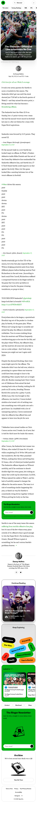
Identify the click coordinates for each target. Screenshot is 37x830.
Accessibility (18, 792)
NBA (26, 8)
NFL (31, 8)
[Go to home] (3, 3)
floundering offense (9, 107)
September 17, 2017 (8, 145)
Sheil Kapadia (14, 616)
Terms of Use (9, 788)
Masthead (18, 705)
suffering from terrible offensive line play (17, 526)
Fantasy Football (12, 687)
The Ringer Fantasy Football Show (14, 694)
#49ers (4, 184)
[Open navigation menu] (34, 3)
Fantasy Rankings (16, 8)
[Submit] (31, 512)
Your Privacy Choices (25, 788)
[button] (18, 3)
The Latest (5, 8)
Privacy (16, 788)
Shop (29, 705)
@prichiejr (27, 298)
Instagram (17, 795)
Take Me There (18, 780)
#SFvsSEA (26, 301)
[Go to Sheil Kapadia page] (6, 617)
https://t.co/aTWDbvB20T (12, 305)
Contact (7, 705)
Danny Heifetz (19, 74)
